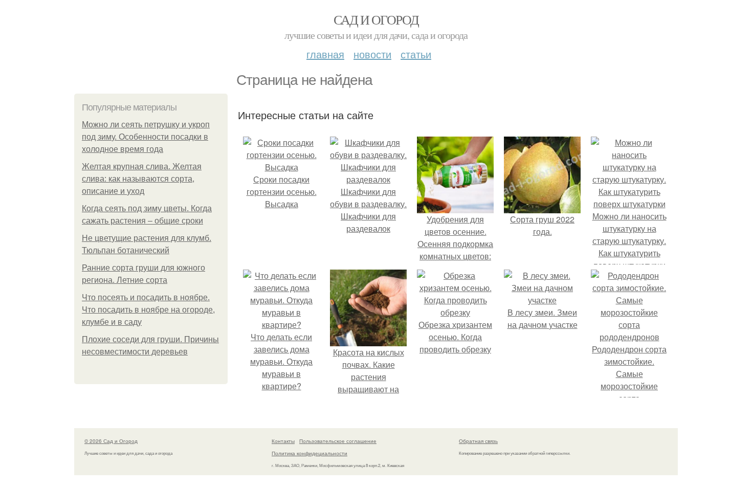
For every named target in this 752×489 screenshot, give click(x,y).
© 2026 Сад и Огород (111, 440)
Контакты (283, 440)
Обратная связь (478, 440)
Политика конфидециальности (309, 453)
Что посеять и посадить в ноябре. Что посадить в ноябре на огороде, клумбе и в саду (148, 309)
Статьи (416, 54)
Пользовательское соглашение (338, 440)
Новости (372, 54)
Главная (325, 54)
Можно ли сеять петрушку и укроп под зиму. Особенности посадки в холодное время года (146, 136)
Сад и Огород (376, 19)
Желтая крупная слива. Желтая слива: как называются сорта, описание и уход (142, 178)
